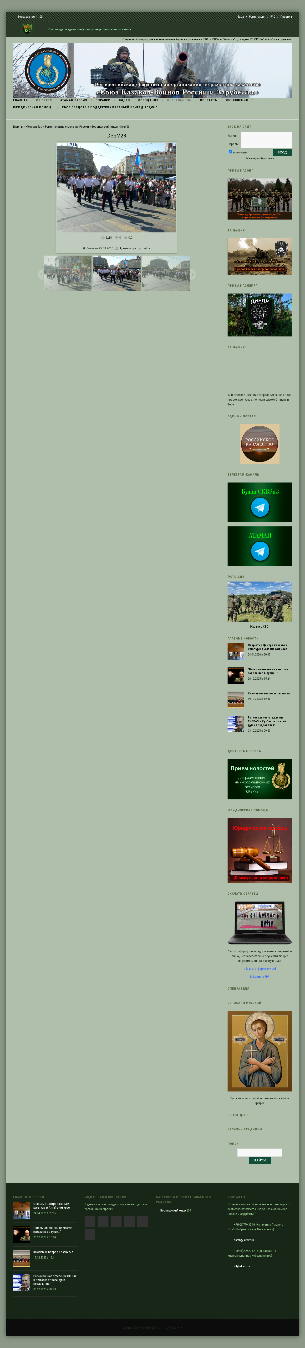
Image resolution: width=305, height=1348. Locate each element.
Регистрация (257, 16)
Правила (286, 16)
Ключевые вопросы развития (269, 693)
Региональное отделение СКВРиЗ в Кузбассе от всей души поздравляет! (267, 721)
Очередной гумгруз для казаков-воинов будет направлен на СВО (142, 39)
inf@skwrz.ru (242, 1266)
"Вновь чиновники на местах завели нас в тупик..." (268, 671)
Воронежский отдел (105, 126)
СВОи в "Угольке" (201, 39)
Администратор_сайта (135, 248)
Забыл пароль (252, 158)
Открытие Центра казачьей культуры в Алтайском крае (267, 647)
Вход (241, 16)
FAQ (272, 16)
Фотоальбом (34, 126)
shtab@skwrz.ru (244, 1240)
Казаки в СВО (260, 626)
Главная (18, 126)
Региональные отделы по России (67, 126)
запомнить (240, 152)
